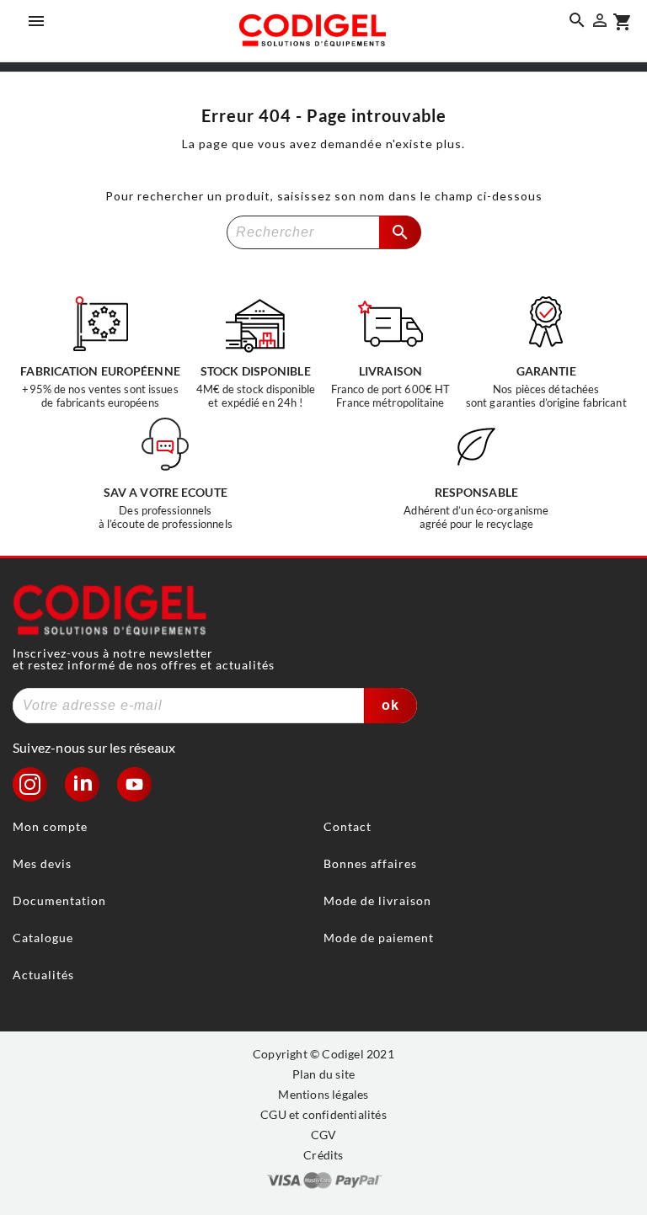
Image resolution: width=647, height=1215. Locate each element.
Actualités (43, 974)
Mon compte (50, 826)
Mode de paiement (379, 937)
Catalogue (43, 937)
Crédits (323, 1155)
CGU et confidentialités (323, 1114)
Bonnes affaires (370, 863)
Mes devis (42, 863)
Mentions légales (323, 1094)
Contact (348, 826)
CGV (324, 1134)
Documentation (59, 900)
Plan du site (323, 1074)
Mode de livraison (377, 900)
